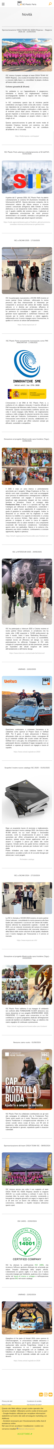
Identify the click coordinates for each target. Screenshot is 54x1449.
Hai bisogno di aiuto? (34, 1405)
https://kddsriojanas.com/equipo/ (27, 136)
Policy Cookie (6, 1405)
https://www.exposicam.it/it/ (27, 940)
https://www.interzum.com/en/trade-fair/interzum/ (27, 653)
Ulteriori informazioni (26, 1429)
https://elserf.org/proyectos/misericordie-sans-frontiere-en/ (27, 536)
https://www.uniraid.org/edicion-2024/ (27, 1361)
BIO (16, 1278)
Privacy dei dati (7, 1401)
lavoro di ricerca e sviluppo (24, 1276)
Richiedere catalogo (27, 859)
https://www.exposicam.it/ (27, 325)
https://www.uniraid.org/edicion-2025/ (27, 752)
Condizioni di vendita (34, 1401)
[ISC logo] (27, 4)
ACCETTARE (23, 1434)
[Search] (50, 4)
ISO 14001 (39, 1265)
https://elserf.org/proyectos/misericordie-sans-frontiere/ (27, 1026)
